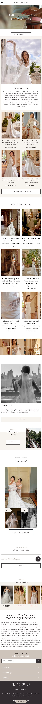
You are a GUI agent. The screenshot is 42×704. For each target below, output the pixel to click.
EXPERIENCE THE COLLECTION (21, 191)
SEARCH (21, 566)
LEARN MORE (21, 419)
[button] (21, 487)
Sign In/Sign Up (21, 689)
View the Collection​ (21, 34)
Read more (13, 442)
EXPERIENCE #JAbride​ (19, 532)
